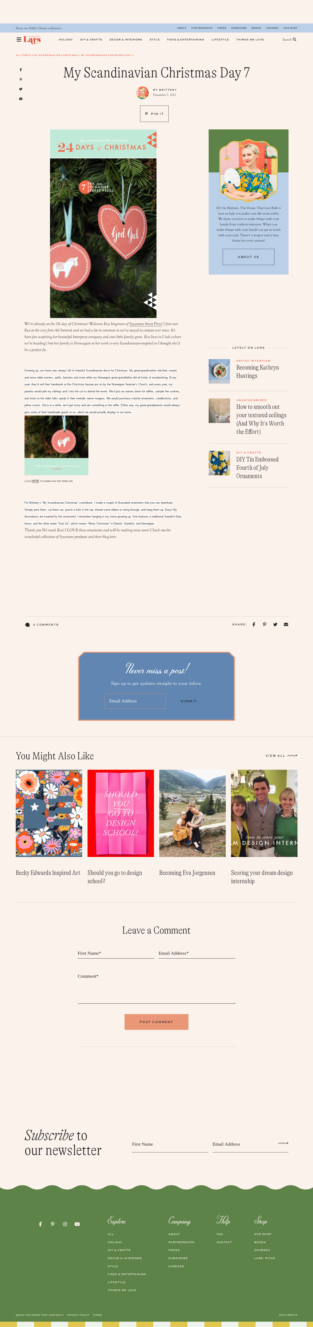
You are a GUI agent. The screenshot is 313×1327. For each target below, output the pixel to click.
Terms (97, 1314)
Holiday (115, 1242)
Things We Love (122, 1290)
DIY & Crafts (119, 1250)
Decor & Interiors (125, 1258)
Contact (224, 1242)
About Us (248, 257)
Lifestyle (117, 1282)
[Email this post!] (21, 99)
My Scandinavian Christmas (56, 55)
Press (221, 27)
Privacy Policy (78, 1314)
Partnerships (201, 27)
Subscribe (239, 27)
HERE (35, 481)
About (182, 27)
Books (256, 27)
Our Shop (290, 27)
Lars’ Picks (264, 1258)
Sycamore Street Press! (145, 323)
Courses (272, 27)
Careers (176, 1266)
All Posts (23, 55)
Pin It (157, 114)
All (111, 1234)
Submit (189, 701)
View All (276, 756)
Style (113, 1266)
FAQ (220, 1234)
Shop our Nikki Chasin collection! (39, 28)
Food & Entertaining (127, 1274)
